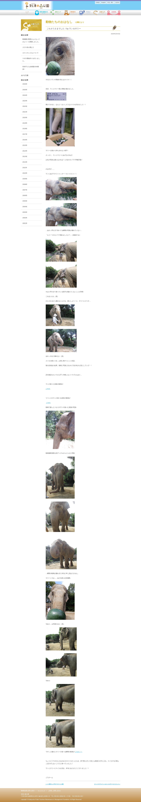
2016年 (25, 140)
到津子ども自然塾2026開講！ (31, 68)
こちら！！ (78, 752)
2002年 (25, 218)
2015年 (25, 145)
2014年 (25, 151)
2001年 (25, 223)
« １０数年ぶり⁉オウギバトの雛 (54, 784)
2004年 (25, 206)
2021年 (25, 112)
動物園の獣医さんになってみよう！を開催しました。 (31, 40)
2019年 (25, 123)
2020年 (25, 117)
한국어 (117, 2)
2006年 (25, 195)
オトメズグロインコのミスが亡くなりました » (107, 784)
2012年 (25, 162)
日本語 (98, 2)
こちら (48, 388)
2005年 (25, 201)
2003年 (25, 212)
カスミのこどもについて (30, 53)
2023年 (25, 101)
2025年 (25, 89)
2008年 (25, 184)
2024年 (25, 95)
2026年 (25, 84)
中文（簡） (110, 2)
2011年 (25, 167)
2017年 (25, 134)
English (103, 2)
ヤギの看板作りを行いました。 (31, 60)
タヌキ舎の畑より (28, 47)
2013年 (25, 156)
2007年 (25, 190)
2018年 (25, 128)
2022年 (25, 106)
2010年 (25, 173)
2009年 (25, 179)
